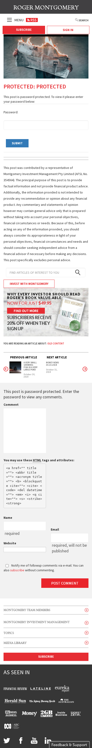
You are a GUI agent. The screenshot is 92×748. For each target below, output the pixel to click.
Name (8, 517)
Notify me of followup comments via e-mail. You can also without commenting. (44, 567)
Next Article (57, 357)
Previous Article (23, 357)
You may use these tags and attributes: (39, 460)
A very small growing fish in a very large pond (31, 366)
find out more (26, 310)
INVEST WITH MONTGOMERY (29, 284)
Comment (11, 404)
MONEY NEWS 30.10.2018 (52, 363)
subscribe (17, 570)
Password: (11, 112)
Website (10, 543)
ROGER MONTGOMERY (46, 8)
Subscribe (24, 30)
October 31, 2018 (51, 371)
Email (55, 529)
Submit (17, 143)
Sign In (68, 30)
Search (83, 20)
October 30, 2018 (29, 375)
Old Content (55, 343)
